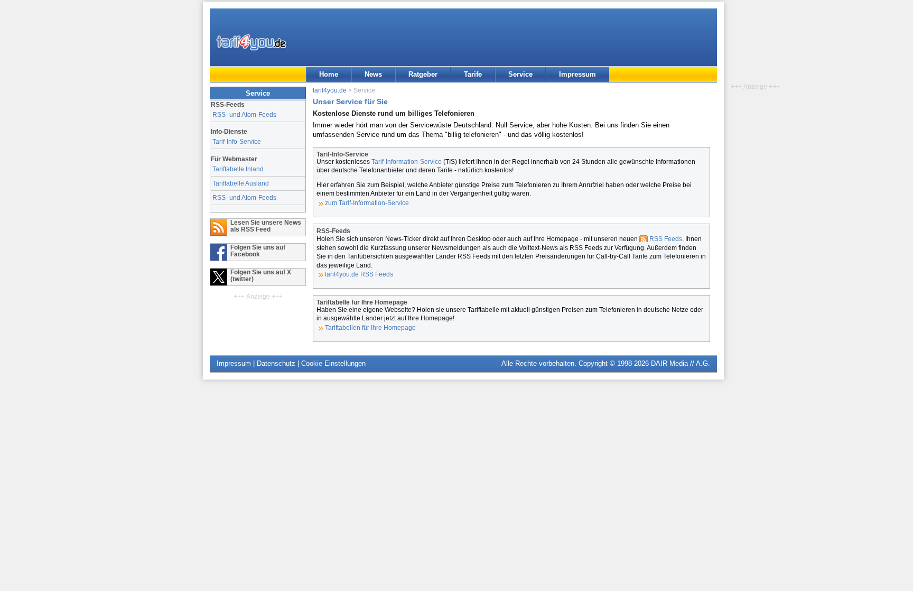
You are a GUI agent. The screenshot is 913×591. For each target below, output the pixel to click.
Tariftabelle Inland (238, 168)
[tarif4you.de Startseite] (251, 42)
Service (520, 74)
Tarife (473, 74)
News (373, 74)
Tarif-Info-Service (236, 141)
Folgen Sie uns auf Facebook (257, 250)
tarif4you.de (330, 90)
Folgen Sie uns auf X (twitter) (260, 275)
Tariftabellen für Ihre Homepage (370, 327)
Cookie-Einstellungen (333, 363)
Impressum (577, 74)
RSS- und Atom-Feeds (244, 114)
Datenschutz (276, 363)
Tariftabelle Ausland (240, 183)
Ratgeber (422, 74)
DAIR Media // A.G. (680, 363)
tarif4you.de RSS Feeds (359, 274)
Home (328, 74)
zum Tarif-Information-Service (367, 202)
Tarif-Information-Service (406, 161)
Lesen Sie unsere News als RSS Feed (265, 226)
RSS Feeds (665, 238)
